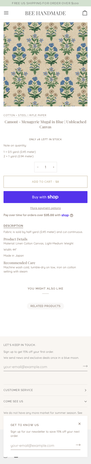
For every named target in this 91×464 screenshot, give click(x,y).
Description (13, 225)
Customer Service (18, 390)
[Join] (76, 445)
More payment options (45, 208)
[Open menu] (10, 12)
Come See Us (13, 401)
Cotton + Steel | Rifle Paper (25, 115)
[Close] (81, 424)
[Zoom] (12, 98)
